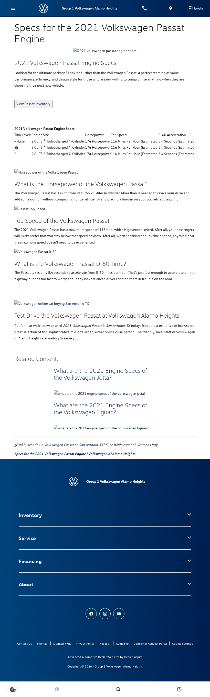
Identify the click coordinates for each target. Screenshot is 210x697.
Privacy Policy (85, 643)
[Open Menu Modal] (13, 8)
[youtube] (118, 613)
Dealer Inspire (133, 657)
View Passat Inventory (33, 104)
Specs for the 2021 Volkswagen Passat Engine (50, 453)
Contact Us (24, 643)
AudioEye (122, 643)
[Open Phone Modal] (144, 8)
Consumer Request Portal (150, 643)
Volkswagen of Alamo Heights (111, 453)
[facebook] (91, 613)
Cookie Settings (182, 643)
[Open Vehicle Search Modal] (118, 689)
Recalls (104, 643)
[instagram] (105, 613)
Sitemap (42, 643)
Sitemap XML (62, 643)
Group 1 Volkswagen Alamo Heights (119, 666)
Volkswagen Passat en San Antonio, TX (73, 445)
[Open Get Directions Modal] (171, 8)
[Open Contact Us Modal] (179, 689)
